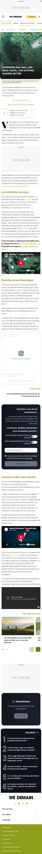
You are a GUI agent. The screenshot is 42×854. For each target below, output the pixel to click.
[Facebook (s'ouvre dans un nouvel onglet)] (23, 803)
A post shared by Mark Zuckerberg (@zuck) (21, 381)
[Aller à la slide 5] (8, 649)
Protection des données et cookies (11, 851)
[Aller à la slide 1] (2, 649)
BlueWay (28, 199)
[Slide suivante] (38, 649)
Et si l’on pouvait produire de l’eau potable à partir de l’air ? (20, 739)
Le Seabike (15, 555)
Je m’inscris (21, 716)
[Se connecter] (39, 17)
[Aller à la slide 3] (5, 649)
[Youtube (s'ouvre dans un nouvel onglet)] (27, 803)
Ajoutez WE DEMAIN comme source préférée (22, 104)
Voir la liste (28, 458)
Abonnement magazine (8, 835)
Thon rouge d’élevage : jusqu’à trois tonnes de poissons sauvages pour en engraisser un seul (22, 758)
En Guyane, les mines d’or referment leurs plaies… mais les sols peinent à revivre (21, 786)
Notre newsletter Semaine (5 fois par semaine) (17, 436)
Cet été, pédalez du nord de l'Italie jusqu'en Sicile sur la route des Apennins (17, 640)
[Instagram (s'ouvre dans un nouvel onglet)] (15, 803)
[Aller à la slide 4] (6, 649)
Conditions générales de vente (10, 831)
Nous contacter (6, 839)
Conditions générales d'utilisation (11, 847)
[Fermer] (31, 110)
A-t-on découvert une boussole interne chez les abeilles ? (23, 777)
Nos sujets (6, 814)
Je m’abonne (31, 17)
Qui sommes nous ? (7, 843)
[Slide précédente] (31, 649)
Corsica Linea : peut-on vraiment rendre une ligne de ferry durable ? (21, 749)
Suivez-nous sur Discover (22, 100)
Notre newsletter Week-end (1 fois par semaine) (17, 442)
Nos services (7, 809)
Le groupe (6, 820)
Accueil (4, 35)
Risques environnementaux (27, 23)
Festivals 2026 (22, 29)
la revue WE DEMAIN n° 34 (29, 244)
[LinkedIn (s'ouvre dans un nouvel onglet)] (19, 803)
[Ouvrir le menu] (3, 16)
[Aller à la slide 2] (3, 649)
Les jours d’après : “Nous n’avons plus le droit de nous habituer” (22, 767)
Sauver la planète (6, 23)
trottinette (26, 228)
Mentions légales (6, 827)
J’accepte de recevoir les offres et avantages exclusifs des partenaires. (22, 457)
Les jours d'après (10, 29)
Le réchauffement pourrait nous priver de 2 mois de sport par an (23, 395)
